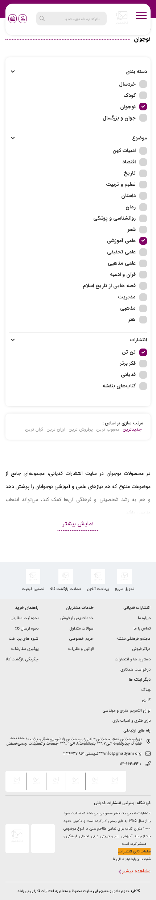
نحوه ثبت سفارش (24, 618)
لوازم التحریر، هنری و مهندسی (127, 711)
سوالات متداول (82, 629)
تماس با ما (142, 629)
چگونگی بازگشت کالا (21, 659)
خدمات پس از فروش (77, 618)
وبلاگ (146, 690)
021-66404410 (130, 764)
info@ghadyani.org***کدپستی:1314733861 (102, 754)
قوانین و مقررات (81, 649)
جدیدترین (132, 429)
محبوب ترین (108, 429)
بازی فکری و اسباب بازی (131, 721)
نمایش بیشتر (78, 523)
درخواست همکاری (135, 670)
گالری (146, 700)
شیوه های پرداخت (23, 639)
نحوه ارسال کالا (26, 629)
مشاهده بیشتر (136, 871)
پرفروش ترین (81, 429)
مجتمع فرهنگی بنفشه (133, 639)
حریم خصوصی (81, 639)
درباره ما (144, 618)
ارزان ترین (56, 429)
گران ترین (34, 429)
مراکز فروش (141, 649)
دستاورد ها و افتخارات (133, 659)
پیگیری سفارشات (24, 649)
